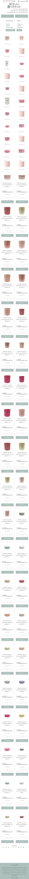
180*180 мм (22, 144)
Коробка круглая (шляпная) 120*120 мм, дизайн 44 (7, 488)
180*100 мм (7, 144)
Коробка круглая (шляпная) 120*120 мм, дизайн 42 (7, 521)
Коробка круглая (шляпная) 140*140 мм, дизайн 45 (7, 454)
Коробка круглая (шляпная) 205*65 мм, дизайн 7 (7, 690)
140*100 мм (7, 94)
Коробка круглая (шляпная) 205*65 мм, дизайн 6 (7, 757)
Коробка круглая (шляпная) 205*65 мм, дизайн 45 (21, 589)
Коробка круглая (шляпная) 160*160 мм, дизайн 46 (7, 420)
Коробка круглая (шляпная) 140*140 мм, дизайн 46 (7, 387)
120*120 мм (7, 81)
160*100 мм (7, 119)
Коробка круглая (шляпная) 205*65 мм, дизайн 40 (7, 622)
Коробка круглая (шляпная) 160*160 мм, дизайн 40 (7, 285)
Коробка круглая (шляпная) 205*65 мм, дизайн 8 (21, 690)
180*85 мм (21, 131)
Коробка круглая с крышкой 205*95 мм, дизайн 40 (22, 184)
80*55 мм (7, 44)
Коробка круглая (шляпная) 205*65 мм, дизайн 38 (7, 589)
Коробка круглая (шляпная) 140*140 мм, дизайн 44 (22, 454)
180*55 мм (7, 131)
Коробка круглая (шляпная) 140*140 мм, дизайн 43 (22, 285)
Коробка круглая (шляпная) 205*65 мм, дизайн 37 (21, 622)
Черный (20, 24)
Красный (20, 27)
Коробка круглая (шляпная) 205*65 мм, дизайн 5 (21, 656)
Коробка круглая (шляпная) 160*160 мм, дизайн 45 (7, 218)
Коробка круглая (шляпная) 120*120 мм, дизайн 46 (21, 387)
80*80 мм (21, 44)
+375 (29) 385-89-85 (23, 9)
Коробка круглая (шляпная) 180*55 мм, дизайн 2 (21, 757)
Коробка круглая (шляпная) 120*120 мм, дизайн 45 (21, 319)
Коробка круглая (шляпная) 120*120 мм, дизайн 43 (7, 353)
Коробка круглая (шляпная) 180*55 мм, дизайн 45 (21, 824)
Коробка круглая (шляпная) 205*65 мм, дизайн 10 (7, 555)
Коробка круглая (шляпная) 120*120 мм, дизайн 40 (21, 353)
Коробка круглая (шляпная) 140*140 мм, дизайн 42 (7, 319)
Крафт (8, 24)
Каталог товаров (21, 16)
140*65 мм (21, 81)
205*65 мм (7, 156)
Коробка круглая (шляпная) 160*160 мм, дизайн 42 (21, 420)
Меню (7, 16)
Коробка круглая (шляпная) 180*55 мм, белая (21, 791)
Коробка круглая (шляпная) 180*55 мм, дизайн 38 (7, 824)
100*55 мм (7, 56)
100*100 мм (22, 56)
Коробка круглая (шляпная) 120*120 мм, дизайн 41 (21, 488)
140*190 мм (7, 106)
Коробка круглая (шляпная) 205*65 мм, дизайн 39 (7, 656)
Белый (8, 25)
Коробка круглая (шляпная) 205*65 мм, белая (21, 555)
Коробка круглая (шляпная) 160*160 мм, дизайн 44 (21, 218)
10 (23, 847)
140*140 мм (22, 94)
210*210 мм (7, 169)
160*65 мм (21, 106)
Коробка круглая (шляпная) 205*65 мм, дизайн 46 (7, 723)
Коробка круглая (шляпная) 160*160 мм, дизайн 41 (21, 252)
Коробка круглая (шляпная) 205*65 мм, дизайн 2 (21, 521)
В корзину (7, 201)
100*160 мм (7, 69)
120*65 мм (21, 69)
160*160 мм (22, 119)
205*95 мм (21, 156)
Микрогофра (10, 27)
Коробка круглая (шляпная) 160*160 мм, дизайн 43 (7, 252)
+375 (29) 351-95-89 (23, 10)
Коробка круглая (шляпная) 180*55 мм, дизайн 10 (7, 791)
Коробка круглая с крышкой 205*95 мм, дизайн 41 (7, 184)
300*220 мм (22, 169)
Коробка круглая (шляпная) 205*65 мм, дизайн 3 (21, 723)
